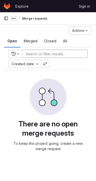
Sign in (84, 6)
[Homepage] (7, 6)
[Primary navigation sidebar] (6, 18)
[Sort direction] (45, 64)
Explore (22, 6)
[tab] (12, 41)
